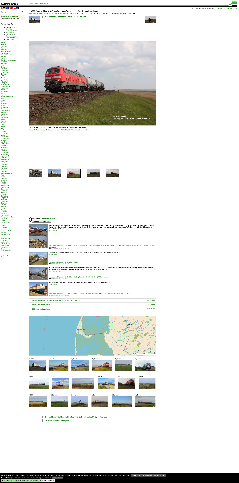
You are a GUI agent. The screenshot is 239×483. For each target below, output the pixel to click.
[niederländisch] (17, 8)
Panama (4, 172)
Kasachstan (5, 114)
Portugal (4, 179)
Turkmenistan (5, 222)
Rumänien (4, 180)
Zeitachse (4, 249)
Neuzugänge (5, 238)
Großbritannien (6, 86)
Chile (2, 65)
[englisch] (2, 8)
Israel (3, 100)
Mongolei (4, 151)
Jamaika (4, 104)
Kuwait (3, 126)
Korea (3, 119)
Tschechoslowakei (7, 217)
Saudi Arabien (5, 187)
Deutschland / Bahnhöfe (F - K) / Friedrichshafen (139, 245)
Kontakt (36, 4)
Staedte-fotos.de (11, 36)
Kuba (2, 124)
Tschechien (5, 215)
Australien (4, 53)
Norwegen (4, 165)
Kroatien (4, 123)
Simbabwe (4, 196)
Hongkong (4, 88)
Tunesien (4, 219)
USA (2, 229)
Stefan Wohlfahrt (54, 271)
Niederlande (5, 161)
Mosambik (4, 154)
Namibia (4, 158)
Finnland (4, 79)
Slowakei (4, 199)
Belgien (3, 57)
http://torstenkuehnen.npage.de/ (51, 130)
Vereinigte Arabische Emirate (10, 231)
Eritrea (3, 76)
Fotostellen (4, 247)
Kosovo (3, 121)
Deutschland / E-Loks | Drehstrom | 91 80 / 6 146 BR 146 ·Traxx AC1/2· (101, 245)
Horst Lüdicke (53, 230)
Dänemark (4, 70)
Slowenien (4, 201)
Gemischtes (5, 245)
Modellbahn (5, 242)
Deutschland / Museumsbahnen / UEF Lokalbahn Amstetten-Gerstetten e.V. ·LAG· (104, 293)
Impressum (44, 4)
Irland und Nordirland (8, 97)
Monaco (3, 149)
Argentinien (5, 48)
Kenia (3, 116)
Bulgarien (4, 63)
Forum (31, 4)
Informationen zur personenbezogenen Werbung (149, 475)
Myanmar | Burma (7, 156)
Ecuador (4, 74)
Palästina (4, 170)
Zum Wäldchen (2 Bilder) (55, 421)
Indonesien (4, 91)
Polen (3, 177)
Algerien (4, 46)
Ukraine (3, 224)
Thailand (4, 213)
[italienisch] (9, 8)
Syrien (3, 208)
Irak (2, 93)
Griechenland (5, 84)
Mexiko (3, 145)
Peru (2, 175)
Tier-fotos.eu (10, 39)
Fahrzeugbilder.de (11, 30)
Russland (4, 182)
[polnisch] (15, 8)
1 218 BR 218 (89, 13)
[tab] (92, 300)
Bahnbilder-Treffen (7, 55)
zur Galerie (151, 300)
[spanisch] (12, 8)
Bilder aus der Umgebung (41, 309)
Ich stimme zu (48, 480)
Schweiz (4, 191)
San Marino (5, 185)
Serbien (3, 194)
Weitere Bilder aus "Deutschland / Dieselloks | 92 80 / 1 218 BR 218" (56, 300)
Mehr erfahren (58, 478)
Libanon (3, 131)
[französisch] (7, 8)
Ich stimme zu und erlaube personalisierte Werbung (21, 480)
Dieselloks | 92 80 (76, 13)
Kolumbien (4, 118)
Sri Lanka (4, 205)
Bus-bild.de (9, 29)
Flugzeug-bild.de (11, 34)
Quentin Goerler (54, 254)
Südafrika (4, 206)
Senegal (4, 192)
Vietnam (3, 233)
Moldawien (4, 147)
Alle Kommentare (48, 218)
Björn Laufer (53, 284)
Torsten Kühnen (34, 130)
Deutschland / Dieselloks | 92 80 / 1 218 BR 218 (65, 17)
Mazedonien (5, 144)
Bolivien (3, 58)
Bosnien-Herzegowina (8, 60)
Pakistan (4, 168)
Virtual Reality (5, 244)
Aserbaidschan (6, 51)
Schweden (4, 189)
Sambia (3, 184)
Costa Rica (4, 69)
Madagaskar (5, 138)
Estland (3, 77)
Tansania (4, 212)
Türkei (3, 220)
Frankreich (4, 81)
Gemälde (4, 240)
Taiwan (3, 210)
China (3, 67)
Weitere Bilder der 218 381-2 (42, 305)
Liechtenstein (5, 133)
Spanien (4, 203)
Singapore (4, 198)
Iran (2, 95)
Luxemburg (5, 137)
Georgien (4, 83)
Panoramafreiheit (7, 173)
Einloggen (219, 8)
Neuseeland (5, 159)
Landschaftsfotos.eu (12, 37)
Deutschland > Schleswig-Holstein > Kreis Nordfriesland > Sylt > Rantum (76, 417)
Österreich (4, 166)
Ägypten (3, 43)
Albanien (4, 44)
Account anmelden (230, 8)
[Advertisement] (92, 29)
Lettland (3, 130)
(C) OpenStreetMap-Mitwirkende (144, 354)
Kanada (3, 112)
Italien (3, 102)
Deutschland (64, 13)
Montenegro (5, 152)
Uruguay (4, 227)
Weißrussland (5, 234)
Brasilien (4, 62)
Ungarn (3, 226)
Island (3, 98)
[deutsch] (4, 8)
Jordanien (4, 107)
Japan (3, 105)
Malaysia (4, 140)
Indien (3, 90)
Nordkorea (4, 163)
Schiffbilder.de (10, 32)
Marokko (4, 142)
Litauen (3, 135)
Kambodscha (5, 111)
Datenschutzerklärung (7, 250)
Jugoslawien (5, 109)
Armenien (4, 50)
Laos (2, 128)
